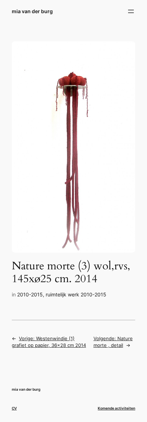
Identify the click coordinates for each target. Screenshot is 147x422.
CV (14, 408)
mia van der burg (32, 11)
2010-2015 (30, 294)
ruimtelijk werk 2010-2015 (76, 294)
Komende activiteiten (116, 408)
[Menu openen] (131, 11)
